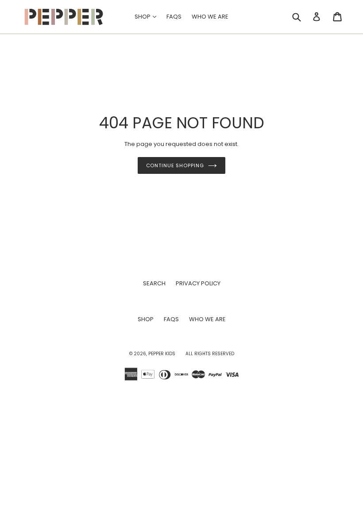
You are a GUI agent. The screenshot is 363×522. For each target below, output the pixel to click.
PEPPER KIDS (161, 354)
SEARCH (154, 283)
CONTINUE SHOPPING (175, 165)
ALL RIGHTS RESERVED (209, 354)
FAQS (174, 16)
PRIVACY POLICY (198, 283)
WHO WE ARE (210, 16)
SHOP (148, 16)
